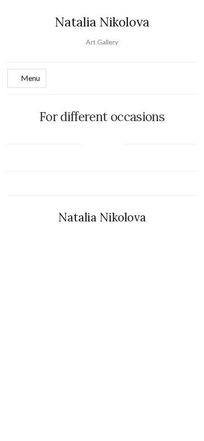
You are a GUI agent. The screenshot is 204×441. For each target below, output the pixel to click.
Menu (29, 77)
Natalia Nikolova (102, 22)
